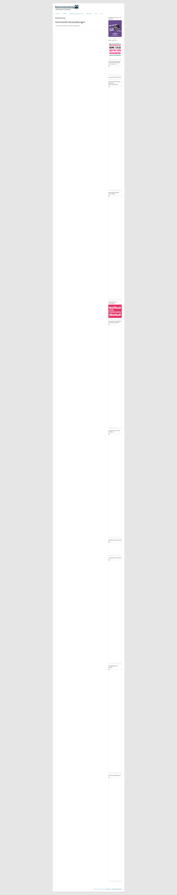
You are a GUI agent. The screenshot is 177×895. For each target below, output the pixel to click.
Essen (101, 13)
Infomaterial (89, 13)
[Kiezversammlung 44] (66, 8)
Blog (96, 13)
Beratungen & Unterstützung (76, 13)
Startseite (57, 13)
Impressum (107, 889)
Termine (65, 13)
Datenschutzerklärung (116, 889)
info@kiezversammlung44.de (99, 889)
